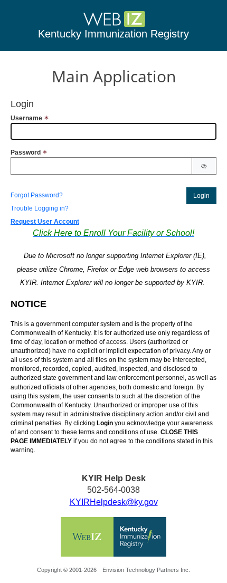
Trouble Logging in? (40, 208)
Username (26, 118)
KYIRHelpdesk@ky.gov (114, 502)
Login (201, 195)
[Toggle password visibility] (204, 167)
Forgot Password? (37, 195)
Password (26, 152)
